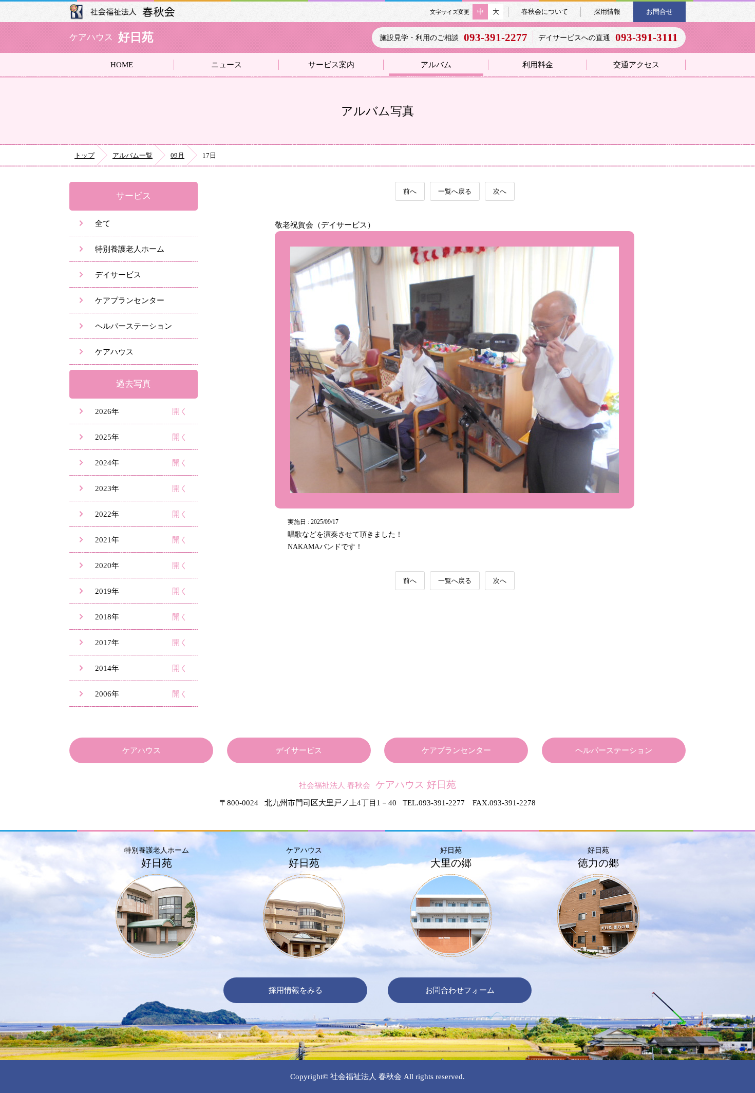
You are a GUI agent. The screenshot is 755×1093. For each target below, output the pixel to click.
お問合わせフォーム (460, 990)
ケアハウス (114, 351)
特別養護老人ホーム (129, 248)
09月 (177, 155)
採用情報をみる (296, 990)
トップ (84, 155)
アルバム (436, 64)
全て (102, 223)
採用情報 (607, 11)
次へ (499, 191)
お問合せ (659, 11)
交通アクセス (636, 64)
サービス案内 (331, 64)
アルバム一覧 (132, 155)
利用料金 (537, 64)
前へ (410, 191)
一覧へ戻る (454, 191)
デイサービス (118, 274)
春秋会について (544, 11)
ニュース (226, 64)
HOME (121, 64)
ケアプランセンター (129, 300)
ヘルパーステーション (133, 326)
